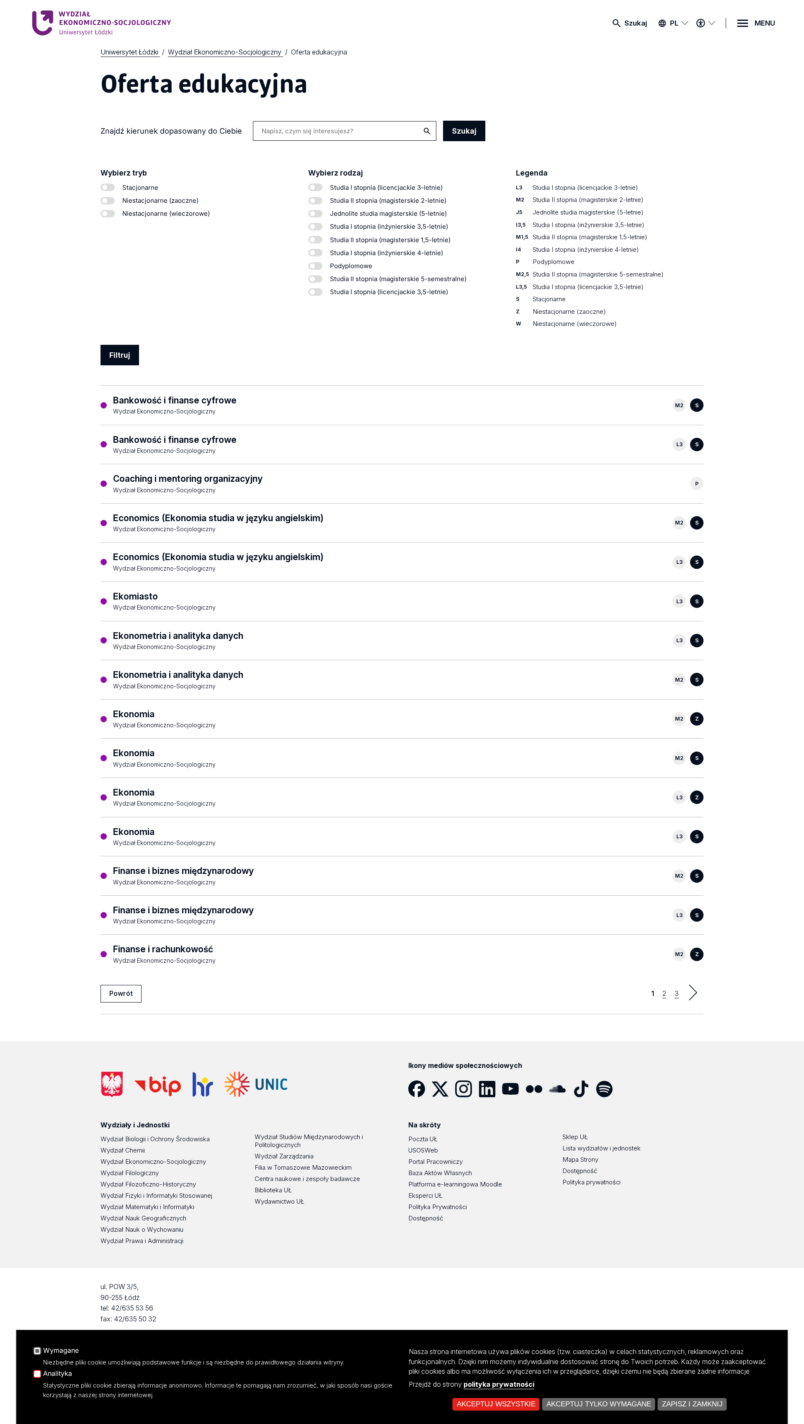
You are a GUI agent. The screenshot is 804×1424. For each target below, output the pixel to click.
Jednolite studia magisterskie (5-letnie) (388, 213)
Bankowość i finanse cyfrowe (175, 400)
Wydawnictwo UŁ (279, 1201)
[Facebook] (420, 1088)
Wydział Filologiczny (129, 1173)
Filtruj (119, 355)
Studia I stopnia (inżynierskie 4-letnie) (386, 253)
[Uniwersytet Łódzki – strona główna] (95, 23)
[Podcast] (631, 1088)
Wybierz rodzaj (335, 172)
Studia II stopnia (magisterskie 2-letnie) (388, 200)
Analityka (57, 1373)
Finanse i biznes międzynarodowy (183, 871)
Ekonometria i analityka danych (178, 636)
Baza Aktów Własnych (440, 1173)
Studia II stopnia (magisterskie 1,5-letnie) (390, 240)
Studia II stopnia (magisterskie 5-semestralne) (398, 279)
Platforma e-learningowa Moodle (455, 1184)
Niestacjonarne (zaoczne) (160, 200)
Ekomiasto (135, 596)
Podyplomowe (351, 266)
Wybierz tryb (123, 172)
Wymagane (61, 1350)
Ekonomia (134, 714)
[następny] (693, 992)
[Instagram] (467, 1088)
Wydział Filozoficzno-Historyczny (148, 1184)
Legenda (532, 172)
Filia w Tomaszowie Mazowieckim (303, 1167)
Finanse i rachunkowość (163, 949)
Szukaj (635, 23)
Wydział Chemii (122, 1150)
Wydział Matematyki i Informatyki (147, 1207)
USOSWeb (423, 1150)
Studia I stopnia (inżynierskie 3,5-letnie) (389, 226)
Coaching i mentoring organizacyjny (188, 478)
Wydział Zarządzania (284, 1156)
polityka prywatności (499, 1384)
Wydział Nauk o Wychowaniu (141, 1229)
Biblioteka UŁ (273, 1190)
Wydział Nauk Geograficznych (143, 1218)
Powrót (121, 993)
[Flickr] (537, 1088)
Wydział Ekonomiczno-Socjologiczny (153, 1162)
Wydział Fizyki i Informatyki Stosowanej (156, 1195)
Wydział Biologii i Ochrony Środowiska (155, 1139)
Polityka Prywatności (437, 1207)
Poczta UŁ (423, 1139)
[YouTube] (514, 1088)
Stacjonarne (140, 187)
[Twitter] (443, 1088)
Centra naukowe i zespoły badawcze (307, 1179)
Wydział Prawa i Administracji (141, 1241)
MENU (765, 23)
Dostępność (425, 1218)
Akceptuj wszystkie (496, 1404)
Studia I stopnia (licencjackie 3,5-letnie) (389, 292)
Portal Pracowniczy (435, 1162)
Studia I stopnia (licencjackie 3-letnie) (386, 187)
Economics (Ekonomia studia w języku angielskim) (218, 518)
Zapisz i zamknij (692, 1404)
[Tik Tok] (584, 1088)
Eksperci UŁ (425, 1195)
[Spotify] (607, 1088)
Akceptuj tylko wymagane (598, 1404)
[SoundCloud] (560, 1088)
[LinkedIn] (490, 1088)
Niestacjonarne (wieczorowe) (166, 213)
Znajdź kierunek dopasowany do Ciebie (171, 131)
